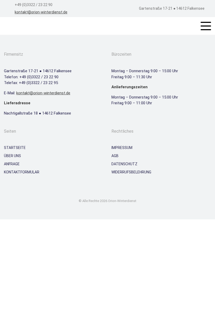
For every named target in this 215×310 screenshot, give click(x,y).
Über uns (12, 156)
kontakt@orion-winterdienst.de (41, 12)
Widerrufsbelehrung (131, 172)
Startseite (15, 148)
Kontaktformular (21, 172)
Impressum (121, 148)
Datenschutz (124, 164)
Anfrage (12, 164)
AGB (115, 156)
